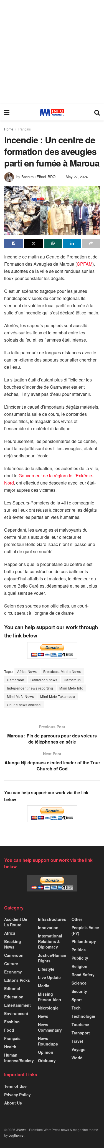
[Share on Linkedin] (72, 243)
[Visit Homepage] (52, 112)
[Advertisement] (52, 52)
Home (8, 129)
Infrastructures (52, 919)
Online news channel (24, 704)
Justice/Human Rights (52, 958)
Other (77, 919)
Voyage (78, 1049)
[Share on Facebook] (13, 243)
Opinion (45, 1052)
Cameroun (72, 679)
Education (14, 997)
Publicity (80, 958)
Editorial (12, 988)
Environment (16, 1013)
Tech (76, 1008)
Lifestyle (46, 969)
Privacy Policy (17, 1094)
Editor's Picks (17, 980)
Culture (11, 963)
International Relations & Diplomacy (50, 941)
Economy (13, 972)
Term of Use (15, 1086)
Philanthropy (84, 941)
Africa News (27, 671)
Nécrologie (48, 1008)
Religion (79, 966)
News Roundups (48, 1041)
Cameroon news (44, 679)
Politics (79, 949)
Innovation (48, 927)
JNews (21, 1129)
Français (24, 129)
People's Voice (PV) (85, 930)
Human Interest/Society (19, 1057)
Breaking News (12, 944)
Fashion (12, 1021)
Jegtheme (16, 1135)
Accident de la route (15, 921)
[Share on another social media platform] (91, 243)
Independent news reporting (30, 688)
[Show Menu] (6, 112)
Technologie (83, 1016)
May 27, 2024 (77, 176)
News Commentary (50, 1027)
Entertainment (17, 1005)
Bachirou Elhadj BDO (38, 176)
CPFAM (84, 264)
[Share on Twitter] (33, 243)
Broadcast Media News (62, 671)
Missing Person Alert (49, 996)
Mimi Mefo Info (71, 688)
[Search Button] (97, 112)
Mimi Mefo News (20, 696)
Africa (9, 933)
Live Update (49, 977)
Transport (81, 1033)
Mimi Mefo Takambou (57, 696)
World (77, 1057)
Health (10, 1046)
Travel (77, 1041)
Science (79, 983)
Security (79, 991)
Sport (77, 999)
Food (9, 1030)
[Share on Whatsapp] (53, 243)
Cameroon (15, 679)
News (43, 1016)
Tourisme (80, 1024)
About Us (13, 1103)
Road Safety (83, 974)
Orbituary (47, 1060)
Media (43, 985)
